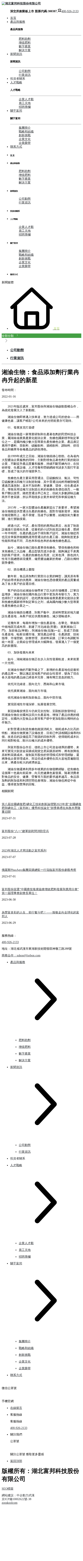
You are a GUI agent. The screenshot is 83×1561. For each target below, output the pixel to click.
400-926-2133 (70, 11)
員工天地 (25, 103)
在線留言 (16, 1408)
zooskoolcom (9, 1502)
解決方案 (25, 50)
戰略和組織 (26, 131)
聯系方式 (16, 146)
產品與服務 (17, 21)
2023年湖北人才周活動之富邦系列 (24, 850)
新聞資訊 (16, 54)
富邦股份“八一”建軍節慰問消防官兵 (25, 831)
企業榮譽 (25, 143)
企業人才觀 (26, 99)
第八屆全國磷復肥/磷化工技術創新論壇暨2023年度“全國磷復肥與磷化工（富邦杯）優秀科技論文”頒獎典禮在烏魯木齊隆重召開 (41, 808)
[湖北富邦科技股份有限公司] (21, 3)
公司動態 (25, 71)
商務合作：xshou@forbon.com (21, 955)
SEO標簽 (7, 1488)
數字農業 (25, 46)
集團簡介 (25, 127)
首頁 (13, 18)
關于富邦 (16, 110)
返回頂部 (16, 1461)
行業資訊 (25, 74)
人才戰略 (16, 82)
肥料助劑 (25, 38)
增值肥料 (25, 42)
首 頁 (12, 155)
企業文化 (25, 139)
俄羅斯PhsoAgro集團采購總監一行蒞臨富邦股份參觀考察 (39, 870)
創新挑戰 (25, 135)
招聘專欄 (25, 106)
